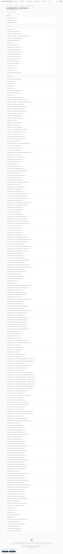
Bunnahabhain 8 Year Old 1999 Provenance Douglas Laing (15, 496)
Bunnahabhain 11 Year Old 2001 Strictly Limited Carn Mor (15, 113)
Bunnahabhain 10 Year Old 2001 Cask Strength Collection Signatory (17, 99)
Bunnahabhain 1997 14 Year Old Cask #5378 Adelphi (14, 370)
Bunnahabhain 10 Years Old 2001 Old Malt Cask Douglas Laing (16, 106)
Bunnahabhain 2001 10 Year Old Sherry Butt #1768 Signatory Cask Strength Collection (19, 413)
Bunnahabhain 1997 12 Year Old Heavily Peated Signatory (15, 354)
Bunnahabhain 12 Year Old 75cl (11, 120)
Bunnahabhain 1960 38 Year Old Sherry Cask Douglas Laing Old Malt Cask (17, 143)
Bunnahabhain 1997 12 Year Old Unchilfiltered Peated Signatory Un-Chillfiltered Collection (20, 358)
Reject (5, 551)
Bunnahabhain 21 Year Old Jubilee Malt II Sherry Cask (15, 436)
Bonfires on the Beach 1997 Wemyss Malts (13, 92)
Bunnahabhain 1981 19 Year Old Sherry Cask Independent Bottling (16, 287)
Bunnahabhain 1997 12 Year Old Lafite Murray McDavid (15, 356)
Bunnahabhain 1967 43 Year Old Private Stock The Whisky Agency (16, 170)
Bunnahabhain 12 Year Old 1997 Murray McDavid (14, 115)
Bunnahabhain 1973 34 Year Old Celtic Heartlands (14, 191)
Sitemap (23, 543)
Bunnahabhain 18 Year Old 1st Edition (12, 40)
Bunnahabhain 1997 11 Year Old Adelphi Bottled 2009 (15, 347)
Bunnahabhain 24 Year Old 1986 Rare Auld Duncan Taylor (15, 457)
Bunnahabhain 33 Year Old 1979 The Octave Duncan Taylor (15, 489)
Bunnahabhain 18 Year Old (11, 20)
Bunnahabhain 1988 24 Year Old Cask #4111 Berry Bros (15, 308)
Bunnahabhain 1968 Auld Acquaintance (13, 54)
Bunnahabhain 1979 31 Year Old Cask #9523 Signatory (15, 269)
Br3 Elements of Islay (10, 95)
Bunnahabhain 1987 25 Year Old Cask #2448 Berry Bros (15, 301)
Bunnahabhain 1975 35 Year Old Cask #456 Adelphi (14, 209)
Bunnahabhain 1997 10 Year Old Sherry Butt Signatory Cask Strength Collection (18, 342)
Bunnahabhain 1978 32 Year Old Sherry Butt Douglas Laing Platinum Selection (18, 246)
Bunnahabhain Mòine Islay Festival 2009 (13, 514)
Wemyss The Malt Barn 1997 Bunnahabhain (13, 530)
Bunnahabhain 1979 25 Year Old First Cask (13, 56)
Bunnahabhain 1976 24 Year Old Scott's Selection (14, 214)
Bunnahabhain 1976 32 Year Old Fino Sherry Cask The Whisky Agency (17, 221)
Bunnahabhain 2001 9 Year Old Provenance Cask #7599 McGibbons (17, 418)
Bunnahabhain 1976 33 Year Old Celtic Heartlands (14, 225)
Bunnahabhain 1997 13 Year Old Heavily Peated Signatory (15, 363)
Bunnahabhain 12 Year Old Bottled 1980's (13, 31)
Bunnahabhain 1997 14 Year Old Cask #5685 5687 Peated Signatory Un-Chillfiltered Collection (20, 377)
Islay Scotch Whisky (17, 5)
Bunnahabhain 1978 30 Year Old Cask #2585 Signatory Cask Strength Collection (18, 239)
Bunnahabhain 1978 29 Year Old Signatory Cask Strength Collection (17, 237)
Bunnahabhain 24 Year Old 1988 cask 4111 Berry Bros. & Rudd (16, 466)
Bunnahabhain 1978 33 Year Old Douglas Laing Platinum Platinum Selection (18, 248)
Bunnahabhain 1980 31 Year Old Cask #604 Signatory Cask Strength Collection (18, 285)
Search (12, 543)
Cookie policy (13, 549)
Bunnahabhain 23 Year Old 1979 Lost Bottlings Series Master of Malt (17, 445)
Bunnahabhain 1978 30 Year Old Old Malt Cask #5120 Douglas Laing (17, 241)
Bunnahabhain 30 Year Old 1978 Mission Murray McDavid (15, 475)
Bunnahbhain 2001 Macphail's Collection (13, 521)
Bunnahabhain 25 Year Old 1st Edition (12, 471)
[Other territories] (61, 1)
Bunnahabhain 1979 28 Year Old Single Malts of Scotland (15, 262)
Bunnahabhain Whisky (23, 5)
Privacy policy (27, 543)
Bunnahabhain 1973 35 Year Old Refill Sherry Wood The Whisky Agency (17, 193)
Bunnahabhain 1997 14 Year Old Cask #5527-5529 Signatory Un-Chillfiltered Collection (19, 372)
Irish (22, 1)
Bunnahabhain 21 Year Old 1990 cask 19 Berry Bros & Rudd (15, 432)
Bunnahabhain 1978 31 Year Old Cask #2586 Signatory (15, 244)
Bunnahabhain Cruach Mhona (11, 70)
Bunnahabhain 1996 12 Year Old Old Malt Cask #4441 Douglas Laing (17, 340)
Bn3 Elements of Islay (10, 83)
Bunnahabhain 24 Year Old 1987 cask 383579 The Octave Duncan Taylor (17, 459)
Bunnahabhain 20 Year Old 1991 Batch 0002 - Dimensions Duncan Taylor (17, 402)
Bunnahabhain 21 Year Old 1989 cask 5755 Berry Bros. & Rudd (16, 429)
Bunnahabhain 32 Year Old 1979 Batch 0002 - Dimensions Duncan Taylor (17, 480)
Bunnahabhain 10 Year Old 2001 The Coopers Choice (14, 104)
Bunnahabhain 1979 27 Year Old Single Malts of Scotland (15, 257)
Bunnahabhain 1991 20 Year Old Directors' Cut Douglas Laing (16, 326)
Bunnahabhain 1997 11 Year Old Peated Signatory (14, 349)
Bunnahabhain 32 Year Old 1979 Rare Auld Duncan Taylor (15, 482)
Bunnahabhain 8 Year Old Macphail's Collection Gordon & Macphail (17, 498)
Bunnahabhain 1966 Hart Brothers (12, 163)
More (49, 1)
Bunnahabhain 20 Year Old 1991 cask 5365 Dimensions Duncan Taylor (17, 404)
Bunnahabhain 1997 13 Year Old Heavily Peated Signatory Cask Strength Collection (19, 365)
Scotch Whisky (11, 5)
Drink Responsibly (49, 543)
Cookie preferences (43, 543)
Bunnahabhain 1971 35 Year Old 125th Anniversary (14, 189)
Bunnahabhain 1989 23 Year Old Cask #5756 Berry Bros (15, 315)
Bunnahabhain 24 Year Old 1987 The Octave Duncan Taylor (15, 464)
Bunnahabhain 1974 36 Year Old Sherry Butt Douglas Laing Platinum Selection (18, 202)
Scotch (15, 1)
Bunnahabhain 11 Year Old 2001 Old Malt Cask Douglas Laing (16, 111)
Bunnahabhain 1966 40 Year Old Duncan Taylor (14, 161)
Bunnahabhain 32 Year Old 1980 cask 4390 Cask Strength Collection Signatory (18, 484)
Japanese (29, 1)
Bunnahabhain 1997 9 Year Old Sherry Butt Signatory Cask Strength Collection (18, 395)
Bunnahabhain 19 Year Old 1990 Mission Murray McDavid (15, 138)
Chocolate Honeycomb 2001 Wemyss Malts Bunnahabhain (15, 523)
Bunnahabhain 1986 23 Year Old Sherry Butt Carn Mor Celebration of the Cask (18, 299)
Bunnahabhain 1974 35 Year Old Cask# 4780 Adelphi (14, 200)
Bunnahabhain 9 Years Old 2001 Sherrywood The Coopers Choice (16, 503)
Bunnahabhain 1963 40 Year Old (11, 45)
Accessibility (38, 543)
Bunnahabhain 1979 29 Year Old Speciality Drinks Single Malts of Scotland (18, 264)
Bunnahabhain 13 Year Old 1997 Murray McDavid (14, 127)
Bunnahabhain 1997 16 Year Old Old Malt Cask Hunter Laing (16, 393)
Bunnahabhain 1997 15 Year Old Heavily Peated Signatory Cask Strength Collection (19, 388)
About (15, 543)
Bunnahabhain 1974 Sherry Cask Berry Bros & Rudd (14, 207)
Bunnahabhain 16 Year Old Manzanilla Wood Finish (14, 38)
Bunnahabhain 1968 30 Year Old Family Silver (13, 49)
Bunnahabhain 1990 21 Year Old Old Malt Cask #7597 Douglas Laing (17, 319)
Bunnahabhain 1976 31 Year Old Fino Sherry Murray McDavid (16, 216)
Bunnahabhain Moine (10, 512)
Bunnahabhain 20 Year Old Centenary (12, 63)
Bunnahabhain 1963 (10, 42)
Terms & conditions (32, 543)
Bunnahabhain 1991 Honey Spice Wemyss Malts (14, 333)
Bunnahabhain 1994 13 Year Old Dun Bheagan (14, 338)
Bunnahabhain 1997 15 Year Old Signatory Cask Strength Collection (17, 390)
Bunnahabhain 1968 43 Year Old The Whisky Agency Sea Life (16, 186)
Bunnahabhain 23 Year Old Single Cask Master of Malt (15, 452)
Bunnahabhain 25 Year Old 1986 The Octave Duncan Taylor (15, 468)
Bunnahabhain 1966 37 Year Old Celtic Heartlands (14, 159)
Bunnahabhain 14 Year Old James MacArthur (13, 33)
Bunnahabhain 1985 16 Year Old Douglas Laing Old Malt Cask (16, 292)
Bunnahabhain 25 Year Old (11, 22)
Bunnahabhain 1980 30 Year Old (11, 283)
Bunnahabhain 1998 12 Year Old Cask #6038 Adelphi (14, 397)
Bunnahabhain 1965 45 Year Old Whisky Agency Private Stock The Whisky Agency (18, 152)
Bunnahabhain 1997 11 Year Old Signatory (13, 351)
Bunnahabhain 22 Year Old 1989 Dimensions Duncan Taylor (15, 443)
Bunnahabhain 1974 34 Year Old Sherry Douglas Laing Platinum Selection (17, 198)
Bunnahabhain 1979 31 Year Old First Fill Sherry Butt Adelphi (16, 271)
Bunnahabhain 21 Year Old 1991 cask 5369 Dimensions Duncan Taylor (17, 434)
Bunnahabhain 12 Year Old (11, 18)
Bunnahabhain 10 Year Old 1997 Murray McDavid (14, 97)
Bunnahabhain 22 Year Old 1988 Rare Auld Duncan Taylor (15, 441)
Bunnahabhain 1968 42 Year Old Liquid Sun (13, 184)
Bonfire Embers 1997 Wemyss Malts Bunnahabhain (14, 90)
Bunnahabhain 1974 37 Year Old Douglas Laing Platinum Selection (16, 205)
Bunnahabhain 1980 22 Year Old (11, 280)
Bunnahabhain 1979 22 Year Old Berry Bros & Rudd (14, 253)
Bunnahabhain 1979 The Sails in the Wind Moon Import (15, 276)
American (37, 1)
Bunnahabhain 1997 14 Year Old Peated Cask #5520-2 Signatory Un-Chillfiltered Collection (20, 379)
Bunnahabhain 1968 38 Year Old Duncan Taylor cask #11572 (15, 175)
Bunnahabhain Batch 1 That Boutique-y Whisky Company (15, 505)
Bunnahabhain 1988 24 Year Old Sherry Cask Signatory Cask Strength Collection (18, 310)
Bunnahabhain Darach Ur (11, 507)
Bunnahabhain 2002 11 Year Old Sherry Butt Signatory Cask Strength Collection (18, 420)
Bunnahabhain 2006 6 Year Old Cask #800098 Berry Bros (15, 425)
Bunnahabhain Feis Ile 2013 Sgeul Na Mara (13, 72)
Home (7, 5)
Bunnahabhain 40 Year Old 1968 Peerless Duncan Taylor (15, 491)
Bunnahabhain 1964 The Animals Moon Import (14, 147)
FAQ (20, 543)
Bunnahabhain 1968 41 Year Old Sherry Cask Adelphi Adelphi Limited (17, 182)
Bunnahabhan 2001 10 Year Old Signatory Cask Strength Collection (16, 519)
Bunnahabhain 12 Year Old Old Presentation (13, 122)
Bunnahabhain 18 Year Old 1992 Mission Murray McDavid (15, 136)
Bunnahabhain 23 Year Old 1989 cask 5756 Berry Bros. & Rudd (16, 450)
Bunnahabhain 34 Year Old (11, 65)
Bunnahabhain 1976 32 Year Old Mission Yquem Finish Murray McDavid (17, 223)
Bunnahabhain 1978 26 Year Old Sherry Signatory (14, 232)
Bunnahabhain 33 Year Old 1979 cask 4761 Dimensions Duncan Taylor (17, 487)
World (44, 1)
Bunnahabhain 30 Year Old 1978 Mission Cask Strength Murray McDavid (17, 473)
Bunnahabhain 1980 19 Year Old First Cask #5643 (14, 278)
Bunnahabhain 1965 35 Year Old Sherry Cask (13, 47)
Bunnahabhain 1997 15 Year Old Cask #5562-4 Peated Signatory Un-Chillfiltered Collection (20, 386)
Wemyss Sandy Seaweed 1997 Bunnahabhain (13, 528)
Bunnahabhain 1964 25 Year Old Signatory (13, 145)
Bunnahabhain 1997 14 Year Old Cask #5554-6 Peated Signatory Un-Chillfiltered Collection (20, 374)
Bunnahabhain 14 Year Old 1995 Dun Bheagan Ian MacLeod (15, 131)
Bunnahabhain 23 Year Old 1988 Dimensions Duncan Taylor (15, 448)
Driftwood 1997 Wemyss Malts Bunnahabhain (13, 526)
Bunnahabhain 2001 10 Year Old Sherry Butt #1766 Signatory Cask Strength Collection (19, 411)
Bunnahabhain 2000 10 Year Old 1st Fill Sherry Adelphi (15, 409)
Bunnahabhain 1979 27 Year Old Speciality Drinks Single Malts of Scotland (18, 260)
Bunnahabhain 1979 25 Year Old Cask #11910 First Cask (15, 255)
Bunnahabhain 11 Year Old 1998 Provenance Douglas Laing (15, 108)
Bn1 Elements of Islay (10, 81)
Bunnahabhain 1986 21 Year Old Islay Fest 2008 (14, 296)
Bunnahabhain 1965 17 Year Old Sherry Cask (13, 150)
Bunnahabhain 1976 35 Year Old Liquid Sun (13, 230)
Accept (12, 551)
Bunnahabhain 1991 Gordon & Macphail (13, 331)
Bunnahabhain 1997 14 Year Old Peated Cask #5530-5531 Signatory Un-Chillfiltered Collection (20, 381)
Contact (17, 543)
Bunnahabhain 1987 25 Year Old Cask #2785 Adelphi (14, 303)
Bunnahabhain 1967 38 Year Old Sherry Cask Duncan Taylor (15, 168)
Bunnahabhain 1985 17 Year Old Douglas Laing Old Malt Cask (16, 294)
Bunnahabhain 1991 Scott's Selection (12, 335)
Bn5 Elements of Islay (10, 88)
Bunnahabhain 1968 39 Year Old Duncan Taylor (14, 177)
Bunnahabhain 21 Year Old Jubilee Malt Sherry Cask (14, 427)
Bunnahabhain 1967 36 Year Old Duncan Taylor (14, 166)
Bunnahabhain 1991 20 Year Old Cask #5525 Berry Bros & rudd (16, 324)
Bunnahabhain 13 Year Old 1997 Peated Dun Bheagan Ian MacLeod (17, 129)
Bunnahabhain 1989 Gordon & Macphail (13, 61)
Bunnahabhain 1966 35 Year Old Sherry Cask (13, 154)
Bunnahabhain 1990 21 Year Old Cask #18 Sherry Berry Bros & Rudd (17, 317)
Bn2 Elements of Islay (10, 29)
